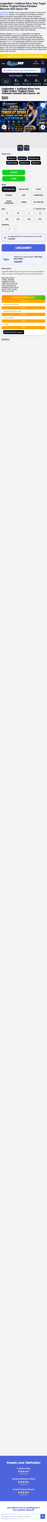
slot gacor (17, 34)
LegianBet (4, 12)
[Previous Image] (4, 127)
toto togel (4, 14)
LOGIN (13, 179)
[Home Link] (15, 63)
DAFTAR (13, 172)
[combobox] (21, 70)
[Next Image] (43, 127)
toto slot (10, 41)
